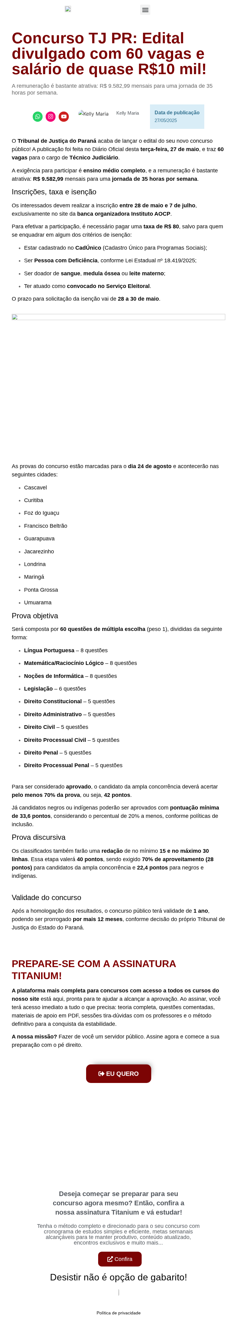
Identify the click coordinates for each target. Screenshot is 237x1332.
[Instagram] (51, 116)
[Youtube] (64, 116)
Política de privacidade (119, 1312)
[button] (145, 10)
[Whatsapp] (38, 116)
